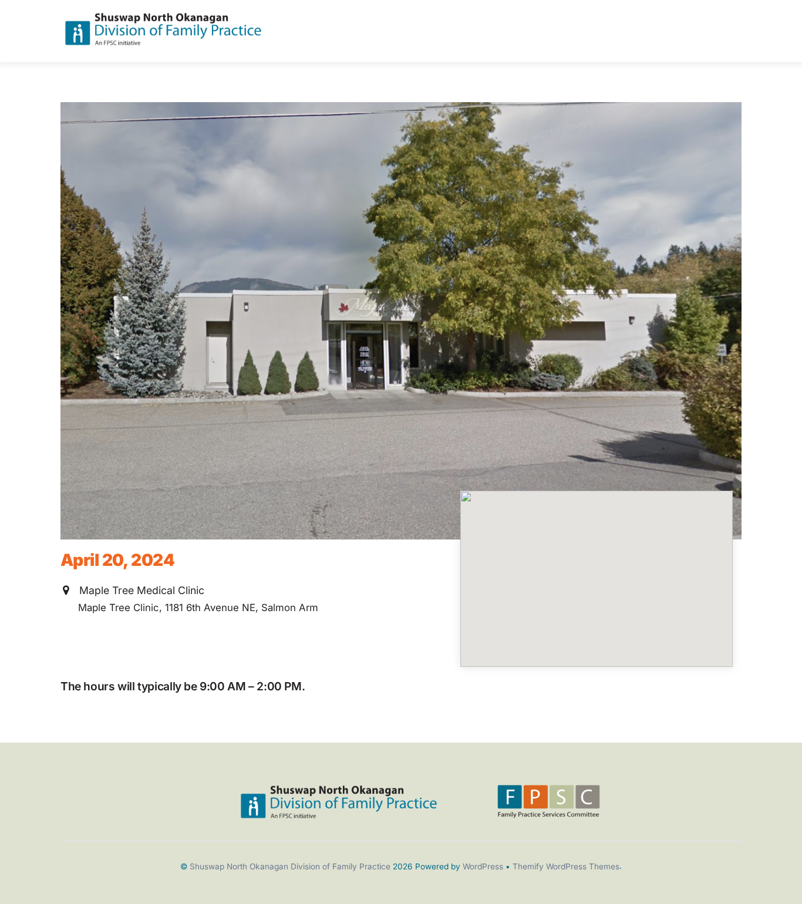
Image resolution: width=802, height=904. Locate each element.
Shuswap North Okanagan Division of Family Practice (290, 866)
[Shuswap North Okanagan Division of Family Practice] (163, 40)
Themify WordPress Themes (566, 866)
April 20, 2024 (117, 560)
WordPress (483, 866)
